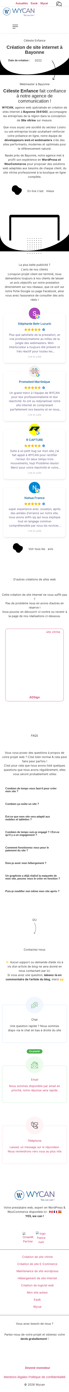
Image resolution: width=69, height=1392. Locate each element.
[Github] (45, 1226)
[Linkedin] (31, 1226)
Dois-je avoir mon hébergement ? (25, 863)
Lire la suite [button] (34, 356)
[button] (15, 26)
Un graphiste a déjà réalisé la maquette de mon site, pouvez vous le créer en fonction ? (32, 877)
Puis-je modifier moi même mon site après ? (32, 891)
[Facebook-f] (24, 1226)
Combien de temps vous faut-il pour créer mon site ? (31, 790)
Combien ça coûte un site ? (22, 803)
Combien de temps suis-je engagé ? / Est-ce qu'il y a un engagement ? (32, 833)
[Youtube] (38, 1226)
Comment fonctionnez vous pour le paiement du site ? (27, 849)
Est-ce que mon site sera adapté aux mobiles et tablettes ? (27, 818)
